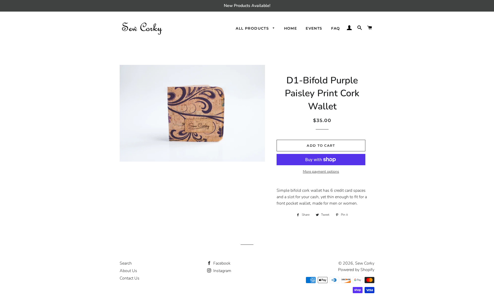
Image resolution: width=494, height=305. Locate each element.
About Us (128, 271)
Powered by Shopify (356, 270)
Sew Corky (364, 263)
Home (290, 28)
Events (314, 28)
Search (126, 263)
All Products (253, 28)
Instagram (221, 271)
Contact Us (129, 278)
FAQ (335, 28)
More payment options (321, 171)
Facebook (221, 263)
